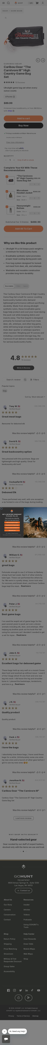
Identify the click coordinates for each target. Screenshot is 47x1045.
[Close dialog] (1, 509)
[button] (12, 523)
